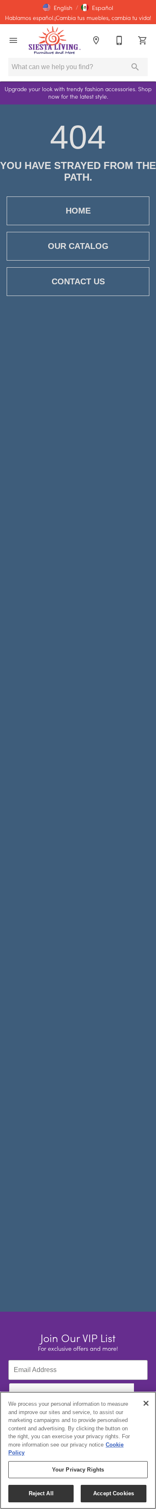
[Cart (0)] (143, 40)
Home (78, 210)
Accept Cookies (113, 1493)
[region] (78, 1450)
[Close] (146, 1403)
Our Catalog (78, 246)
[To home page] (54, 40)
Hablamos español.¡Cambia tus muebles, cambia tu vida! (78, 18)
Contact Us (78, 281)
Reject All (41, 1493)
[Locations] (96, 40)
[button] (57, 7)
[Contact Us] (119, 40)
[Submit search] (135, 67)
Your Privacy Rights (78, 1470)
